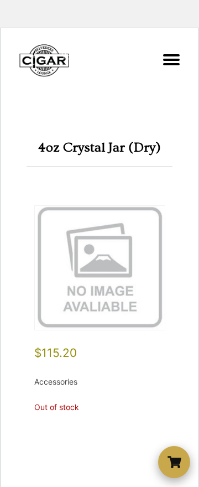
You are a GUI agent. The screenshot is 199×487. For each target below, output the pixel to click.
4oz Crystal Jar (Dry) (99, 147)
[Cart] (174, 462)
